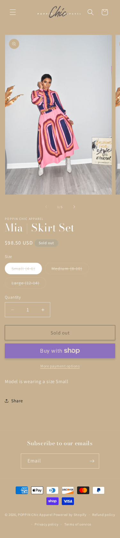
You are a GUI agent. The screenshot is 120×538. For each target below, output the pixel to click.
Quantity (13, 297)
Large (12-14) (29, 284)
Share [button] (17, 401)
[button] (13, 12)
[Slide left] (46, 207)
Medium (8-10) (70, 269)
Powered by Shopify (69, 514)
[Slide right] (74, 207)
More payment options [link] (60, 366)
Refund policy (103, 514)
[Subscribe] (92, 461)
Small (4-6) (27, 269)
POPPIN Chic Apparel (35, 514)
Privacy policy (46, 524)
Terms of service (77, 524)
